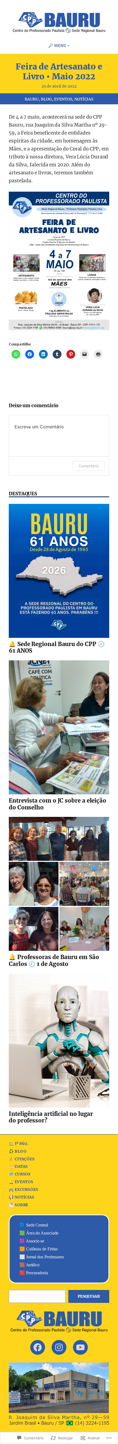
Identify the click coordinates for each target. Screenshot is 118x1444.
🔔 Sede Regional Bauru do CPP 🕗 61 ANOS (57, 648)
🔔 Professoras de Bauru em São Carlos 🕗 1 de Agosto (54, 961)
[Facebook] (37, 1347)
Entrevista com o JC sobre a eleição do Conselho (57, 804)
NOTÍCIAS (83, 99)
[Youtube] (80, 1347)
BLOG (46, 99)
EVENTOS (63, 99)
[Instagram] (59, 1347)
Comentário (88, 465)
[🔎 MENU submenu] (68, 45)
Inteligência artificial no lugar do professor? (51, 1117)
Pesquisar (89, 1296)
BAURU (32, 99)
